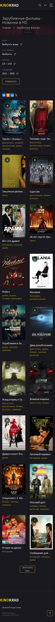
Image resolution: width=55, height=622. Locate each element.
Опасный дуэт (38, 502)
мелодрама (7, 244)
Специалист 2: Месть (14, 498)
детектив (34, 355)
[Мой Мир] (12, 95)
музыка (12, 295)
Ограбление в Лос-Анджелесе (19, 343)
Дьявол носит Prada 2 (14, 454)
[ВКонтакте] (4, 95)
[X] (16, 95)
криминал (6, 350)
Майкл (6, 291)
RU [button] (45, 5)
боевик (47, 145)
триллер (6, 148)
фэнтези (34, 148)
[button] (12, 63)
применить (11, 81)
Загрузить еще (27, 569)
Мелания (35, 292)
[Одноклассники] (8, 95)
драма (19, 145)
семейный (16, 409)
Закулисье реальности (15, 191)
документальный (37, 299)
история (6, 298)
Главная (6, 27)
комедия (19, 142)
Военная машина (39, 399)
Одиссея (35, 191)
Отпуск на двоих (11, 547)
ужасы (5, 195)
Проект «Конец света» (15, 139)
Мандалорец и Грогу (14, 399)
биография (16, 298)
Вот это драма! (11, 241)
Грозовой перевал (40, 454)
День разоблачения (41, 345)
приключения (8, 145)
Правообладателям (11, 607)
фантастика (7, 142)
